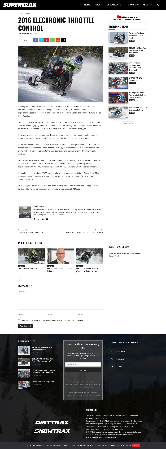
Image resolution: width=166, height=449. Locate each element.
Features (27, 13)
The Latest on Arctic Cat (27, 268)
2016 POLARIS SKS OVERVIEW (30, 233)
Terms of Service (90, 395)
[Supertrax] (17, 5)
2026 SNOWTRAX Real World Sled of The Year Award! (137, 50)
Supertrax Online (115, 253)
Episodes (132, 83)
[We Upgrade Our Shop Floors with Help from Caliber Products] (118, 97)
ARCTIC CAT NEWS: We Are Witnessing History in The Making (87, 271)
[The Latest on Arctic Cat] (31, 256)
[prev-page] (19, 278)
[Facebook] (35, 40)
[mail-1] (43, 219)
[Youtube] (112, 366)
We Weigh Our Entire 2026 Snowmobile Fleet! (137, 35)
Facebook (120, 351)
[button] (158, 5)
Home (20, 13)
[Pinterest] (46, 40)
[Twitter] (41, 40)
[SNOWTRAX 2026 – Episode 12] (118, 83)
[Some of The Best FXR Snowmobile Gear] (118, 112)
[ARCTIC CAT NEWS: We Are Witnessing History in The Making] (89, 256)
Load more (127, 123)
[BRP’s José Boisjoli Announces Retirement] (60, 256)
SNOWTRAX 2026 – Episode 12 (44, 382)
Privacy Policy (76, 395)
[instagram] (38, 219)
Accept (136, 445)
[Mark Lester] (25, 212)
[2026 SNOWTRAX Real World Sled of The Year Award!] (118, 53)
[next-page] (23, 278)
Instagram (120, 359)
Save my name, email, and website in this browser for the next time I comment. (52, 320)
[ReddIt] (58, 40)
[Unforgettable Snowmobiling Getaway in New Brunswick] (118, 68)
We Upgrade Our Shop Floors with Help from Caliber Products (137, 95)
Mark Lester (24, 34)
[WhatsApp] (52, 40)
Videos (132, 40)
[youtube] (47, 219)
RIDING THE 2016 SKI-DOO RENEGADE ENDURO (84, 233)
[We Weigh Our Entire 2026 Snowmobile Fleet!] (118, 38)
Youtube (120, 366)
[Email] (63, 40)
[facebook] (34, 219)
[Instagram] (112, 359)
